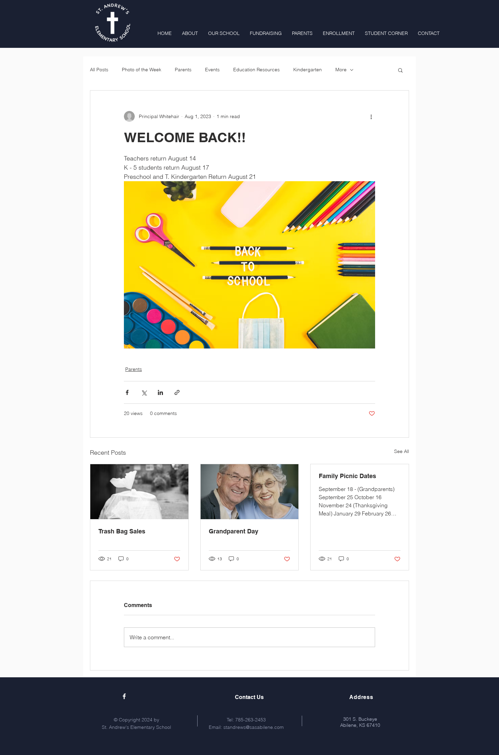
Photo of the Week (141, 70)
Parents (183, 70)
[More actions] (371, 116)
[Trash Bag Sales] (139, 491)
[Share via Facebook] (127, 392)
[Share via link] (177, 392)
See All (401, 451)
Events (212, 70)
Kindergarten (307, 70)
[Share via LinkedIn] (160, 392)
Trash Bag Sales (121, 531)
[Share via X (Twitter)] (144, 392)
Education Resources (256, 70)
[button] (400, 70)
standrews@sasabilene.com (253, 727)
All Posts (99, 70)
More (341, 70)
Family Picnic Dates (347, 475)
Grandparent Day (233, 531)
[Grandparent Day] (250, 491)
